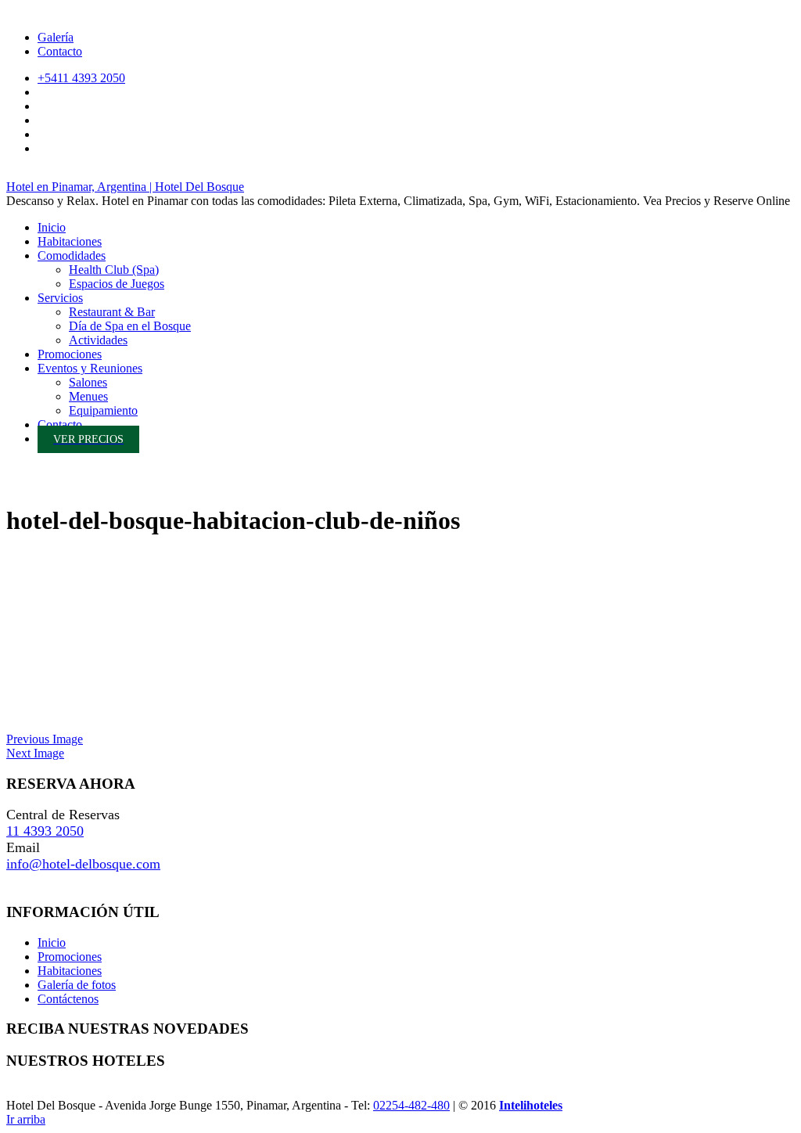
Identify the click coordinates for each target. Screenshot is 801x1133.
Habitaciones (70, 970)
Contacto (60, 51)
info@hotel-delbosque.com (83, 864)
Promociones (70, 956)
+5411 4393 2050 (81, 78)
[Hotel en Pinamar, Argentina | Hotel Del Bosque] (22, 485)
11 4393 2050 (45, 831)
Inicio (52, 942)
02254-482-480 (411, 1105)
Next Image (35, 753)
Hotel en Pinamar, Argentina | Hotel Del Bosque (125, 186)
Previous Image (44, 739)
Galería (56, 37)
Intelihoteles (530, 1105)
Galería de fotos (77, 984)
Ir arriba (25, 1119)
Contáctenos (68, 998)
